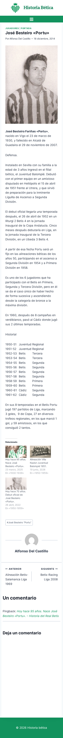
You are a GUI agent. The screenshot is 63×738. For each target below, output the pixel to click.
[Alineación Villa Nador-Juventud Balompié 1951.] (40, 452)
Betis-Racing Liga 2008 (49, 574)
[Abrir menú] (31, 19)
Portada (26, 28)
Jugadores (12, 28)
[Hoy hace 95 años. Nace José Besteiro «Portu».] (16, 452)
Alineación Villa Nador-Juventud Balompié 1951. (39, 463)
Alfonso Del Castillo (20, 38)
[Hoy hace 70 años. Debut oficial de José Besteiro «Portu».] (16, 484)
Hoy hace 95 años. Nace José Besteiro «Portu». (15, 463)
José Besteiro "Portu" (19, 522)
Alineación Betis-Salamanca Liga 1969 (16, 577)
